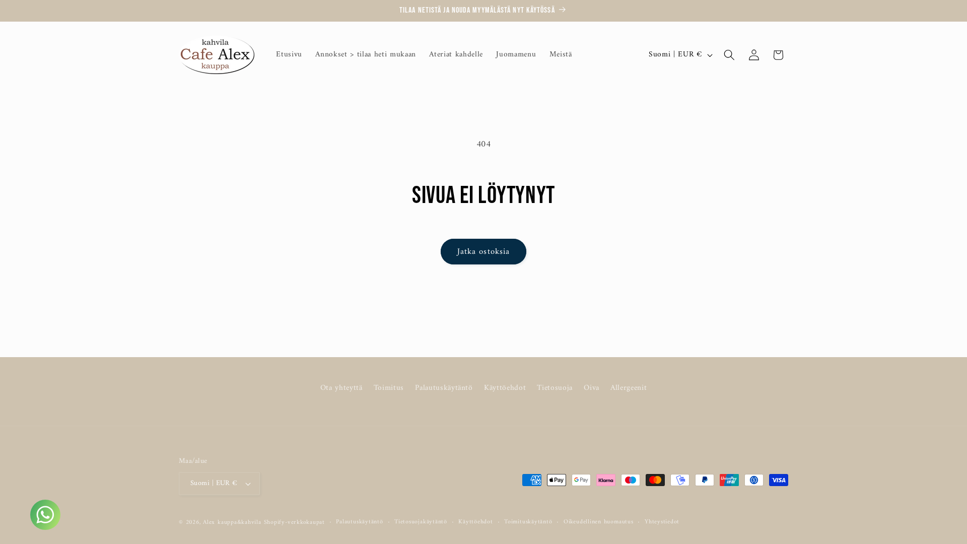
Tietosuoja (555, 388)
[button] (729, 55)
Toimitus (389, 388)
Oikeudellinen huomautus (599, 522)
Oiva (591, 388)
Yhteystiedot (662, 522)
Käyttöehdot (505, 388)
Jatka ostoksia (483, 251)
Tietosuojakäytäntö (420, 522)
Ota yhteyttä (341, 388)
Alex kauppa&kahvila (232, 522)
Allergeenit (628, 388)
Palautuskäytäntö (444, 388)
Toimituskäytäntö (528, 522)
